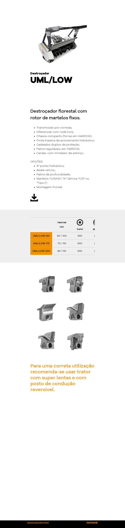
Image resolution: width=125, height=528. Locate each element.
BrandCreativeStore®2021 (38, 523)
